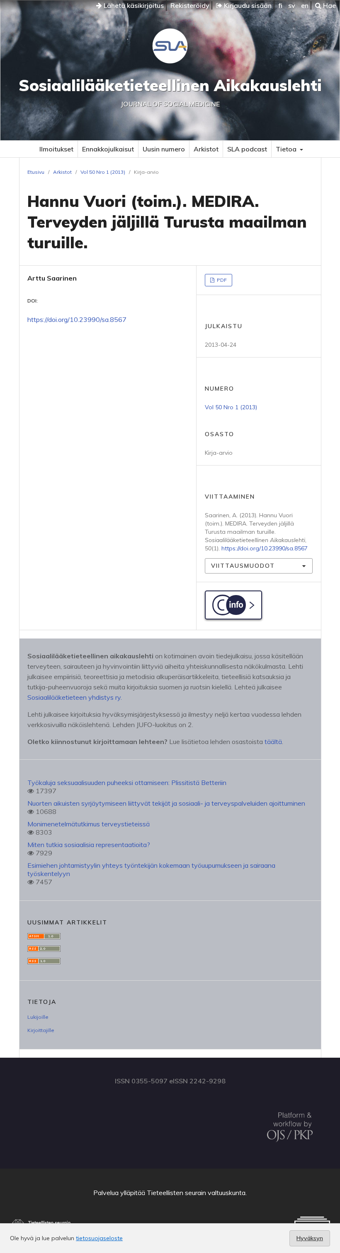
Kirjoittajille (40, 1030)
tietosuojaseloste (99, 1238)
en (304, 5)
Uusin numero (164, 149)
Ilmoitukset (56, 149)
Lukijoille (38, 1017)
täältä (273, 741)
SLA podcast (247, 149)
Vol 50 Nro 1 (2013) (102, 172)
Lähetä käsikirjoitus (133, 5)
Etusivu (35, 172)
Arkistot (206, 149)
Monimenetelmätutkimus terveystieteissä (88, 824)
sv (291, 5)
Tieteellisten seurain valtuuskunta (196, 1192)
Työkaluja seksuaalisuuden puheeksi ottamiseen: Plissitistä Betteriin (126, 782)
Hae (328, 5)
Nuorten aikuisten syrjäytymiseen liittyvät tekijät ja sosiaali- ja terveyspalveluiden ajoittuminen (166, 803)
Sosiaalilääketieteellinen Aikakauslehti (170, 85)
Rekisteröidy (189, 5)
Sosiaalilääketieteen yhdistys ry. (74, 697)
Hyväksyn (309, 1238)
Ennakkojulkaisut (108, 149)
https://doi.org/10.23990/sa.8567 (76, 319)
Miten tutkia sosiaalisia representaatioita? (88, 844)
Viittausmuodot (243, 565)
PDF (221, 280)
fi (280, 5)
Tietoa (287, 149)
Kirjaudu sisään (247, 5)
